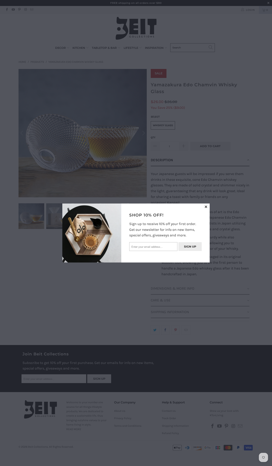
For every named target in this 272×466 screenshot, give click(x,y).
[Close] (206, 207)
